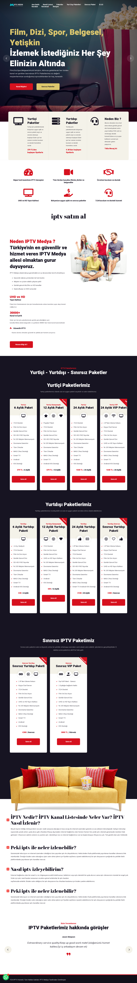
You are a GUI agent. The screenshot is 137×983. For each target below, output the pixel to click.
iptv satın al (68, 216)
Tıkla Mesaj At (48, 86)
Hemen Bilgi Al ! (21, 344)
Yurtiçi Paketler (21, 66)
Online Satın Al (74, 66)
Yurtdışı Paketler (48, 66)
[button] (8, 949)
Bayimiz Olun (21, 86)
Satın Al (23, 479)
